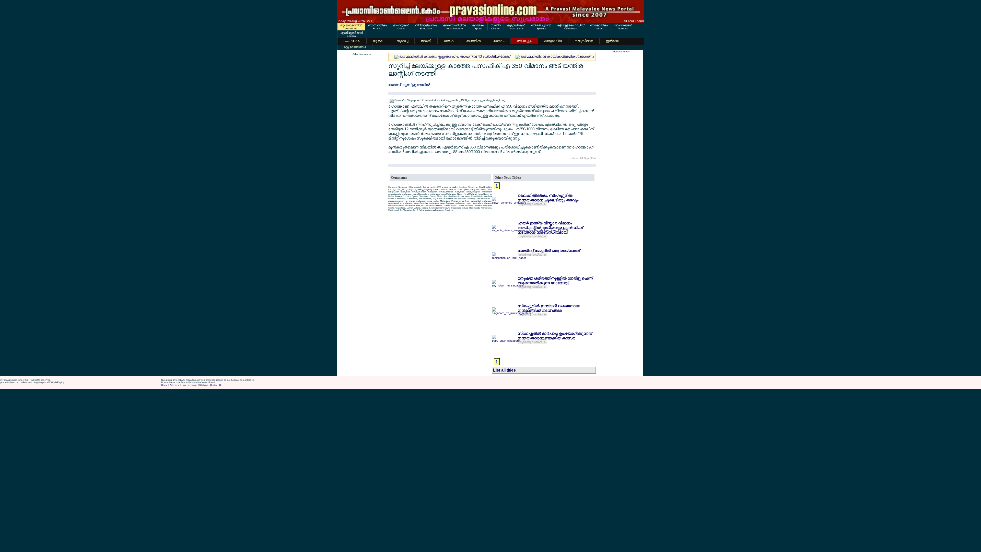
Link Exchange (189, 385)
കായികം (478, 25)
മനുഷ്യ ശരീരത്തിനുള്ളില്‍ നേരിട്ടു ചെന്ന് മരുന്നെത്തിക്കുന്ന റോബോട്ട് (555, 280)
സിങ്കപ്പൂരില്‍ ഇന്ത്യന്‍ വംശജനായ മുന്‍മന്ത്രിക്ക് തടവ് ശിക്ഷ (548, 308)
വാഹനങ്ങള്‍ (623, 25)
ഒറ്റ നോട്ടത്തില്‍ (351, 25)
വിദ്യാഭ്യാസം (426, 25)
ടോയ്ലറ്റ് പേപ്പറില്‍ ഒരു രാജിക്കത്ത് (549, 250)
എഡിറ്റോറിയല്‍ (351, 32)
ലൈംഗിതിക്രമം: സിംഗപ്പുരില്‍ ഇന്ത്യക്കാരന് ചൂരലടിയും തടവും (548, 197)
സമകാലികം (599, 25)
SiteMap (203, 385)
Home (164, 385)
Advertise (175, 385)
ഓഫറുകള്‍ (401, 25)
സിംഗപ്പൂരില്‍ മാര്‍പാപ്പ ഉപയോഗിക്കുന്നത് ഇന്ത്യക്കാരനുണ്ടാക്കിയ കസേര (555, 335)
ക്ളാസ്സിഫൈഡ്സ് (570, 25)
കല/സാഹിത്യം (454, 25)
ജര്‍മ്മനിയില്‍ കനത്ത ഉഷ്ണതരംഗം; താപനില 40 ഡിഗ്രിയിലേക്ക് (454, 56)
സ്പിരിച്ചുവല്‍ (541, 25)
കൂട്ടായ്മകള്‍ (516, 25)
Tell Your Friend (633, 21)
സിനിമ (496, 25)
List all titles (504, 370)
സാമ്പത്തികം (377, 25)
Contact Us (216, 385)
